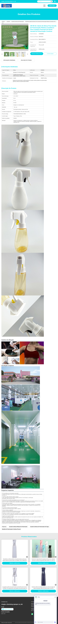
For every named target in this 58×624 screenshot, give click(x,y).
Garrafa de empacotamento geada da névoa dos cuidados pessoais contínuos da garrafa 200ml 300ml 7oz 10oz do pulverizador (43, 560)
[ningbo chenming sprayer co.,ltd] (7, 5)
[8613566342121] (32, 614)
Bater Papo (52, 5)
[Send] (55, 622)
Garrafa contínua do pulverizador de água (39, 526)
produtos (8, 21)
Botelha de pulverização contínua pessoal (11, 529)
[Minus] (55, 597)
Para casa (3, 21)
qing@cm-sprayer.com (8, 609)
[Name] (51, 1)
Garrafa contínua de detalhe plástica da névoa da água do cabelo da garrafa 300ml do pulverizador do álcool (43, 587)
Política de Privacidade (4, 622)
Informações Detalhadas (9, 60)
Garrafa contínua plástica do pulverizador (18, 526)
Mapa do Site (10, 622)
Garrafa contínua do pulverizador (18, 21)
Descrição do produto (26, 60)
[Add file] (35, 622)
